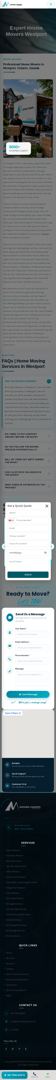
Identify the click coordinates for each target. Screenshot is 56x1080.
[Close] (47, 506)
